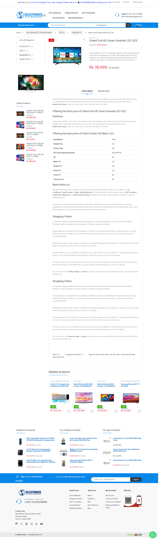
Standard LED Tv (26, 59)
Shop (127, 2)
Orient (118, 354)
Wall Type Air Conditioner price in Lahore (59, 381)
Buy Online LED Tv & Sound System (39, 32)
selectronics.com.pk (59, 104)
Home (18, 32)
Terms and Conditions (113, 502)
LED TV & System (88, 13)
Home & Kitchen (58, 18)
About (90, 495)
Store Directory (93, 505)
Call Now (117, 2)
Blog (89, 508)
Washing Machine (86, 192)
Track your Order (112, 499)
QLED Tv (23, 51)
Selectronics (22, 534)
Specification (104, 91)
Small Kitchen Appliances (61, 195)
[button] (152, 534)
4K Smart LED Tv (26, 46)
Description (87, 91)
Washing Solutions (75, 18)
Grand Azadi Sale (126, 381)
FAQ (89, 502)
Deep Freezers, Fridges (70, 192)
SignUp (136, 479)
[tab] (87, 92)
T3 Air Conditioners (56, 381)
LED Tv (61, 32)
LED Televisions (131, 192)
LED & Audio (104, 354)
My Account (139, 2)
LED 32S (112, 354)
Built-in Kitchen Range (81, 195)
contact (84, 271)
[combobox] (72, 25)
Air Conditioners (55, 13)
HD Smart (96, 354)
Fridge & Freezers (71, 13)
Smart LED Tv (76, 32)
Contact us (91, 499)
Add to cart (69, 411)
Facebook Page (73, 271)
